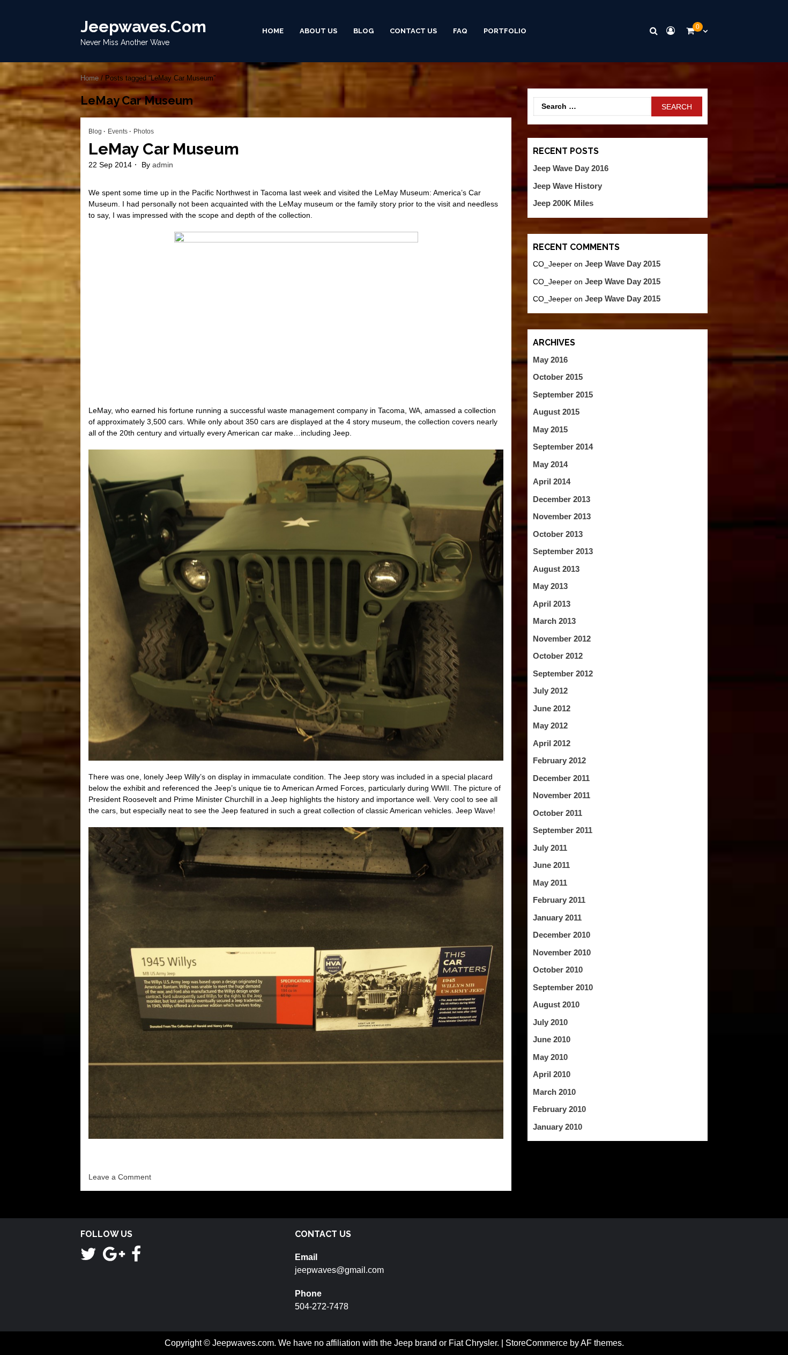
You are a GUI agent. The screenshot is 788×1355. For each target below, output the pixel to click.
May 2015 (550, 429)
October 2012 (558, 655)
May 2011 (550, 882)
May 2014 (550, 464)
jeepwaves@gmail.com (339, 1270)
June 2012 (551, 708)
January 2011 (557, 917)
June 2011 (551, 865)
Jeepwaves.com (143, 26)
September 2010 (563, 987)
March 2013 (554, 620)
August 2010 (556, 1004)
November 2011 (561, 795)
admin (162, 164)
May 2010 (550, 1057)
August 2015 (556, 411)
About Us (318, 31)
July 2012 (550, 690)
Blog (363, 31)
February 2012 (559, 760)
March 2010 (554, 1091)
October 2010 (558, 969)
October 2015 (558, 376)
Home (273, 31)
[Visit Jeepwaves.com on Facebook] (136, 1257)
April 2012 (551, 743)
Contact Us (413, 31)
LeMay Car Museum (163, 148)
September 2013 (563, 551)
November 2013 (562, 516)
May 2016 (550, 359)
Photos (143, 131)
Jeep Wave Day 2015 (622, 263)
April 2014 (551, 481)
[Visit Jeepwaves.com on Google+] (114, 1257)
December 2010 (561, 934)
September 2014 (563, 446)
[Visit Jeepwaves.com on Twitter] (88, 1257)
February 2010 (559, 1109)
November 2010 (562, 952)
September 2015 (563, 394)
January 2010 (557, 1126)
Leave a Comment (119, 1177)
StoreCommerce (536, 1342)
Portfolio (505, 31)
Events (118, 131)
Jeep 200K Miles (563, 203)
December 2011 (561, 778)
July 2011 (550, 847)
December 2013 (561, 499)
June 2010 (551, 1039)
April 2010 (551, 1074)
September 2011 (562, 830)
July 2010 (550, 1022)
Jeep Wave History (567, 185)
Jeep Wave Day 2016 (570, 168)
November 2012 (562, 638)
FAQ (460, 31)
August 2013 (556, 568)
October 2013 (558, 534)
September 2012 (563, 673)
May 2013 (550, 586)
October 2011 (557, 813)
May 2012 (550, 725)
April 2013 (551, 603)
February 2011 (559, 899)
